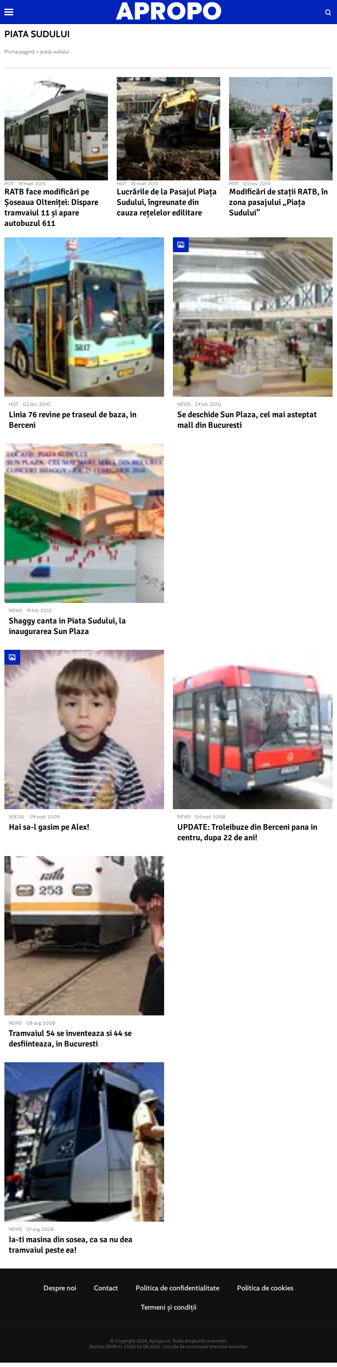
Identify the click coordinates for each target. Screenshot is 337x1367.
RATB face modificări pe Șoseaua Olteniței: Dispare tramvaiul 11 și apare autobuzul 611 (51, 208)
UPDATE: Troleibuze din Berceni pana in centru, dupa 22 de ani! (247, 832)
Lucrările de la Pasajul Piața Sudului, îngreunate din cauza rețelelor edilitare (167, 202)
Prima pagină (19, 51)
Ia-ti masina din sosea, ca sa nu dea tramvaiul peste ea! (71, 1244)
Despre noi (59, 1288)
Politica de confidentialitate (177, 1288)
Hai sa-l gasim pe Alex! (49, 827)
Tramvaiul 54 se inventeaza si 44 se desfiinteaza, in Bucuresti (70, 1038)
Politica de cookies (265, 1288)
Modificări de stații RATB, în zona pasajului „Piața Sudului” (278, 202)
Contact (106, 1288)
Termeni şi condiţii (169, 1307)
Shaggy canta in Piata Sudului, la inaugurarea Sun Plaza (67, 626)
